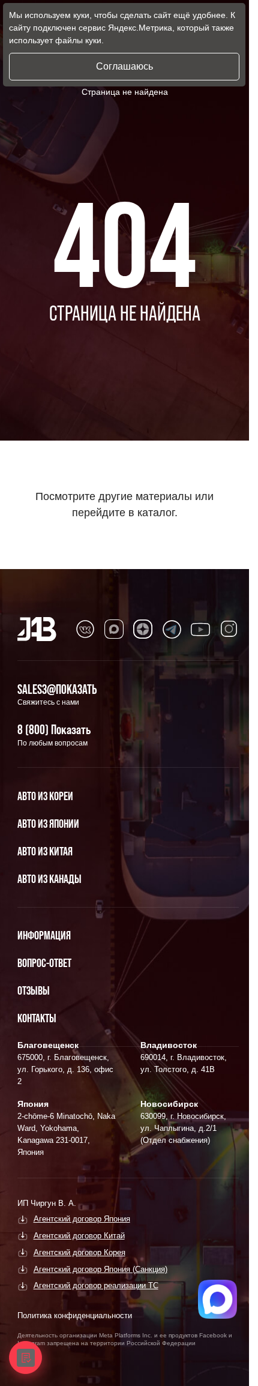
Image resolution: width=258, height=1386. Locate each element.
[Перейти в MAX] (114, 629)
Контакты (36, 1018)
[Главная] (36, 629)
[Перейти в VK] (85, 629)
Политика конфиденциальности (74, 1315)
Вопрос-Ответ (44, 962)
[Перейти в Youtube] (200, 629)
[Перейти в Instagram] (229, 629)
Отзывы (33, 990)
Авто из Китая (45, 851)
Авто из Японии (48, 823)
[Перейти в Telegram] (171, 629)
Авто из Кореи (45, 796)
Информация (44, 935)
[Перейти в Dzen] (142, 629)
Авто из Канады (49, 878)
